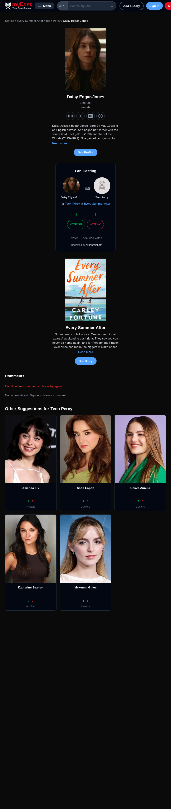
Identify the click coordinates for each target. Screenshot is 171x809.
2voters (85, 506)
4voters (30, 506)
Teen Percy (53, 20)
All (60, 5)
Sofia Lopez (85, 488)
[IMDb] (90, 116)
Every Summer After (30, 20)
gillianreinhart (94, 245)
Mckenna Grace (85, 587)
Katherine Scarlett (30, 587)
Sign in (155, 6)
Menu (47, 6)
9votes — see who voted (85, 238)
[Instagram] (70, 116)
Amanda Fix (30, 488)
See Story (85, 361)
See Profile (85, 152)
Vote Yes (76, 224)
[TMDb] (100, 116)
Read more (59, 143)
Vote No (95, 224)
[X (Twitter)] (80, 116)
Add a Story (131, 6)
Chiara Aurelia (140, 488)
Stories (9, 20)
